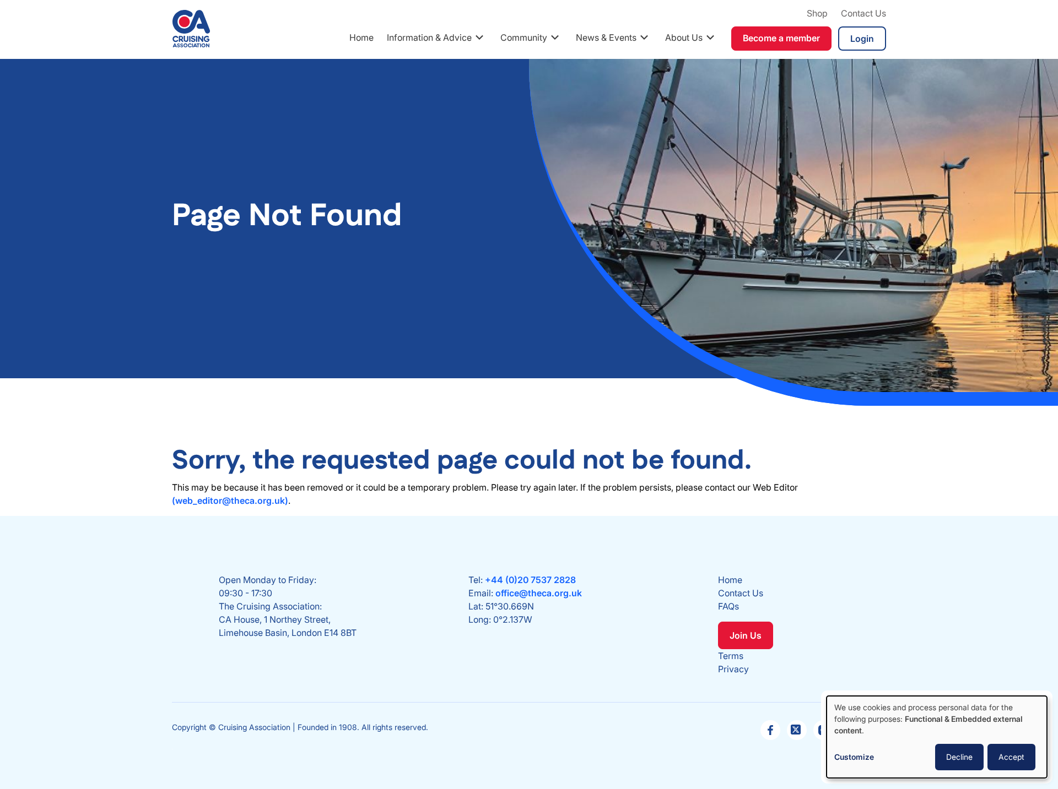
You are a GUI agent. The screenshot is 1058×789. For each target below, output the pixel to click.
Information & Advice (429, 37)
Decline (959, 756)
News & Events (606, 37)
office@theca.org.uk (538, 592)
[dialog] (937, 737)
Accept (1011, 756)
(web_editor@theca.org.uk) (230, 500)
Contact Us (863, 13)
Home (361, 37)
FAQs (728, 606)
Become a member (781, 37)
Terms (730, 655)
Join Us (746, 635)
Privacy (733, 668)
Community (523, 37)
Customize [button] (854, 756)
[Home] (191, 28)
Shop (817, 13)
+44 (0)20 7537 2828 (530, 579)
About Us (684, 37)
